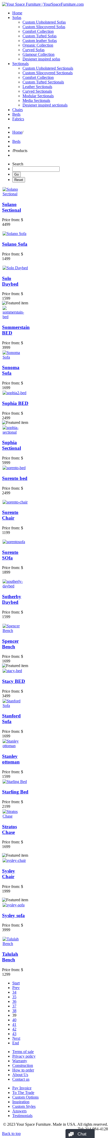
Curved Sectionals (37, 91)
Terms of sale (23, 1051)
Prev (16, 987)
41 (14, 1024)
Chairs (17, 110)
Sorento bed (14, 478)
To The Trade (23, 1092)
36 (14, 1001)
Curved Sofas (34, 50)
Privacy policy (24, 1056)
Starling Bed (15, 792)
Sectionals (20, 63)
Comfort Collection (38, 31)
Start (16, 983)
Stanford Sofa (11, 718)
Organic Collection (38, 45)
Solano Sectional (11, 207)
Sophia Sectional (11, 445)
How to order (23, 1070)
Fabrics (18, 119)
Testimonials (22, 1115)
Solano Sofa (14, 244)
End (15, 1043)
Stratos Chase (9, 829)
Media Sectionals (36, 100)
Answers (19, 1111)
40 (14, 1020)
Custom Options (25, 1097)
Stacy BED (13, 681)
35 (14, 997)
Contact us (20, 1079)
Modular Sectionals (38, 96)
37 (14, 1006)
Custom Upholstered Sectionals (48, 68)
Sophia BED (15, 403)
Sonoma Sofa (10, 370)
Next (16, 1038)
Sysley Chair (8, 873)
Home (17, 13)
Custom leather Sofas (40, 40)
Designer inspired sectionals (45, 105)
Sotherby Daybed (11, 599)
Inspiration (20, 1102)
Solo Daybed (10, 281)
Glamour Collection (38, 54)
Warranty (19, 1061)
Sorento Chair (10, 515)
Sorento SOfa (10, 555)
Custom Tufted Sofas (40, 36)
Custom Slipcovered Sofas (44, 27)
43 (14, 1034)
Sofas (16, 17)
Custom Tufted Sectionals (43, 82)
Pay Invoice (21, 1088)
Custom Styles (24, 1106)
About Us (20, 1074)
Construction (22, 1065)
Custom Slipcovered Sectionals (48, 73)
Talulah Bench (10, 956)
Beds (16, 114)
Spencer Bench (10, 643)
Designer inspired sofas (41, 59)
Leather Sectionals (37, 86)
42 (14, 1029)
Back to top (11, 1133)
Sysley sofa (13, 915)
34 (14, 992)
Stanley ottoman (11, 759)
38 (14, 1010)
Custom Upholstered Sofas (44, 22)
